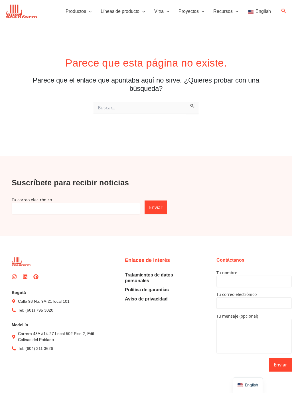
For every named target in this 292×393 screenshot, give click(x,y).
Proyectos (189, 11)
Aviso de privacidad (146, 298)
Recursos (223, 11)
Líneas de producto (120, 11)
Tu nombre (226, 272)
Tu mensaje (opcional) (237, 316)
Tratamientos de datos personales (149, 277)
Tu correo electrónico (32, 199)
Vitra (159, 11)
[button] (89, 11)
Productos (76, 11)
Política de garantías (147, 289)
